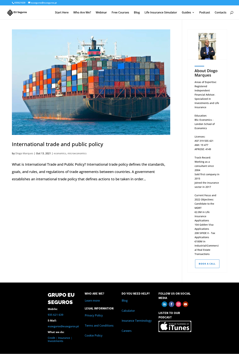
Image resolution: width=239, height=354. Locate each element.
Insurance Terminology (137, 321)
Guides (186, 12)
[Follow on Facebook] (171, 304)
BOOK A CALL (207, 263)
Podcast (204, 12)
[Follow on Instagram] (178, 304)
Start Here (62, 12)
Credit (51, 337)
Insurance (64, 337)
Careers (127, 331)
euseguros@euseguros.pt (63, 326)
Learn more (92, 300)
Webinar (101, 12)
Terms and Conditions (99, 325)
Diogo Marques (24, 153)
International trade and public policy (57, 144)
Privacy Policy (94, 315)
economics (60, 153)
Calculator (128, 311)
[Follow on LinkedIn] (164, 304)
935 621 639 (55, 314)
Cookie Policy (93, 335)
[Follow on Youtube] (185, 304)
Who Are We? (82, 12)
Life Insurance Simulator (161, 12)
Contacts (220, 12)
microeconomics (77, 153)
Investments (55, 341)
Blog (137, 12)
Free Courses (120, 12)
